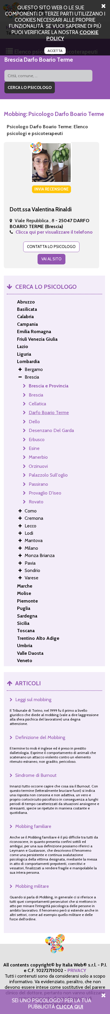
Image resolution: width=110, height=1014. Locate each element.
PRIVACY (76, 970)
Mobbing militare (32, 886)
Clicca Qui (69, 1006)
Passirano (38, 484)
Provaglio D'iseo (45, 493)
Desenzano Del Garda (51, 430)
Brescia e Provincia (48, 386)
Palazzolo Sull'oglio (48, 475)
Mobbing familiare (33, 826)
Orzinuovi (38, 466)
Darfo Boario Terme (49, 412)
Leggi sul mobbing (33, 699)
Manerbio (38, 457)
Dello (34, 421)
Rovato (36, 502)
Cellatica (37, 403)
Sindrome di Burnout (36, 775)
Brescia (36, 395)
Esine (34, 448)
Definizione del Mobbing (40, 737)
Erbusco (37, 439)
